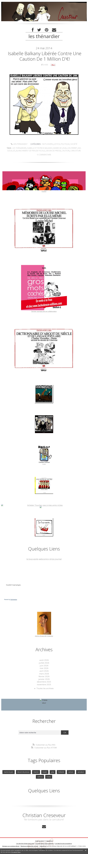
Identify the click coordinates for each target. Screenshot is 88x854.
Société (73, 144)
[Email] (54, 30)
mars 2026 (44, 673)
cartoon (70, 772)
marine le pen (8, 772)
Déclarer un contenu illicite (10, 846)
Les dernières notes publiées (45, 843)
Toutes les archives (45, 688)
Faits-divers (47, 144)
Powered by (10, 599)
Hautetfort (49, 841)
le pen (45, 772)
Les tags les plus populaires (63, 843)
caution (66, 150)
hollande (61, 772)
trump (49, 777)
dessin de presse (53, 150)
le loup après (32, 559)
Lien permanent (20, 144)
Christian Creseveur (44, 815)
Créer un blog (39, 841)
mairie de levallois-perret (65, 148)
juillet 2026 (44, 662)
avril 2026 (44, 671)
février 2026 (44, 676)
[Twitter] (39, 30)
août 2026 (44, 660)
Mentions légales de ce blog (29, 846)
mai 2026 (44, 668)
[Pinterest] (46, 30)
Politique (65, 144)
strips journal (55, 559)
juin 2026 (44, 665)
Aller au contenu (8, 2)
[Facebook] (33, 30)
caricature (75, 150)
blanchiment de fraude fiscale (30, 150)
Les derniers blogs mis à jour (25, 843)
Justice (57, 144)
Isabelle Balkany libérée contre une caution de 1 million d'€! (44, 56)
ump (52, 772)
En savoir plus (15, 852)
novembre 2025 (44, 684)
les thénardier (19, 148)
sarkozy (40, 777)
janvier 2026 (44, 679)
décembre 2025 (44, 681)
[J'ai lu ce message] (86, 850)
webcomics (44, 559)
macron (36, 772)
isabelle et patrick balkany (39, 148)
